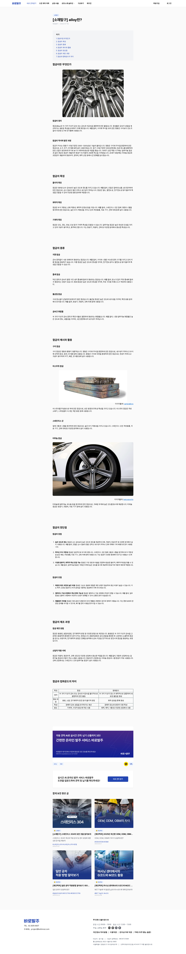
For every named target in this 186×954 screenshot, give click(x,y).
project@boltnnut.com (40, 929)
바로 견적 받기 (118, 779)
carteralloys (128, 404)
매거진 (89, 3)
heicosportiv (128, 499)
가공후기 (81, 3)
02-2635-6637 (33, 926)
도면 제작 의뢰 (44, 3)
